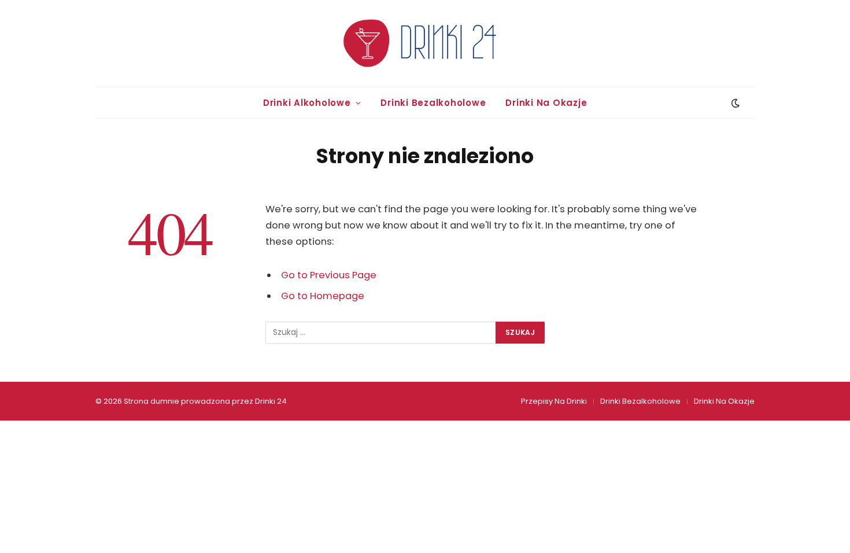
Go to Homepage (322, 296)
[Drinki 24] (425, 43)
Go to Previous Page (328, 275)
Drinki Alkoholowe (307, 103)
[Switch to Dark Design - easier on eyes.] (734, 103)
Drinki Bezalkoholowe (433, 103)
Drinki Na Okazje (546, 103)
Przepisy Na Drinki (554, 401)
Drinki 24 (271, 401)
